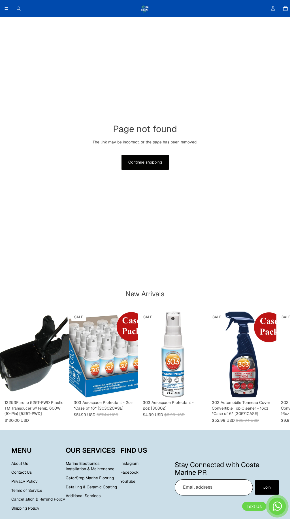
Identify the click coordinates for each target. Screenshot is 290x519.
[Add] (60, 389)
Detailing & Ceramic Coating (91, 487)
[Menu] (6, 8)
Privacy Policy (24, 481)
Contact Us (21, 472)
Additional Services (83, 495)
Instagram (129, 463)
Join (267, 487)
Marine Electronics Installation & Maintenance (90, 466)
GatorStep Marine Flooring (90, 477)
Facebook (129, 472)
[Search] (18, 8)
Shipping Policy (25, 508)
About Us (19, 463)
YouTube (127, 481)
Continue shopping (145, 162)
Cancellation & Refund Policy (38, 499)
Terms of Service (26, 490)
